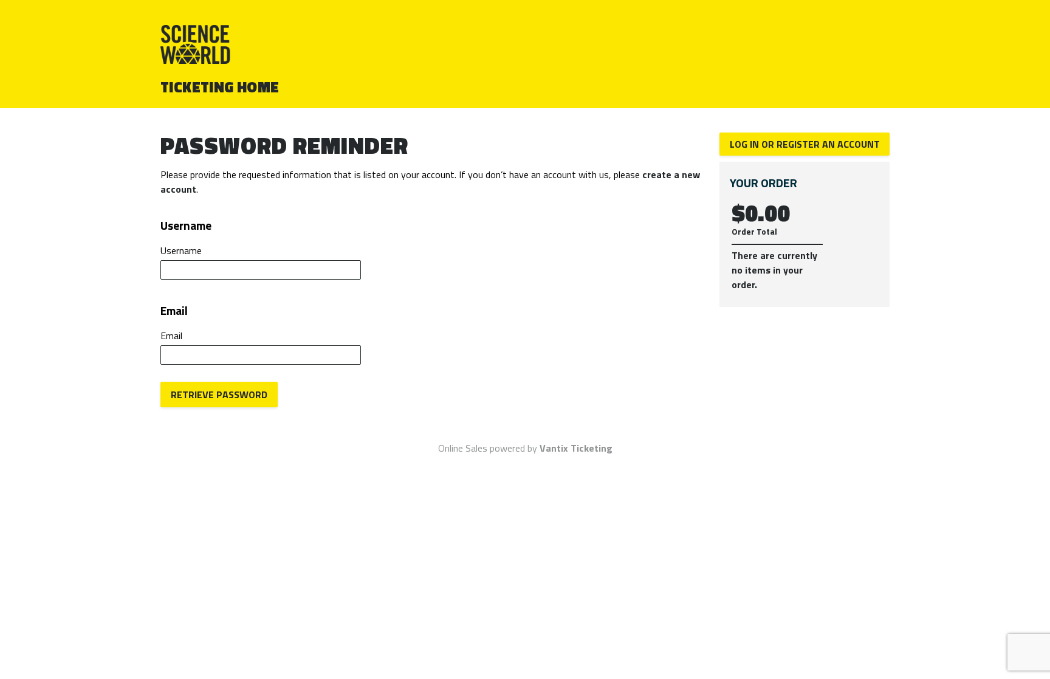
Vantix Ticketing (576, 448)
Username (181, 250)
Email (171, 335)
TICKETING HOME (220, 87)
